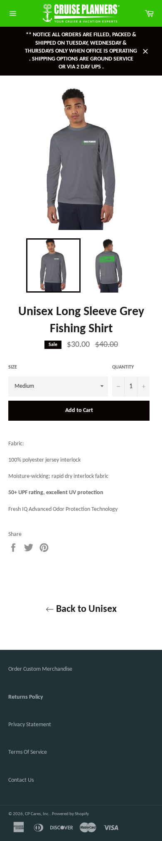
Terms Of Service (27, 752)
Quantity (123, 367)
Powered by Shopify (70, 814)
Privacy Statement (29, 725)
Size (12, 367)
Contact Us (21, 780)
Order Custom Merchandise (40, 669)
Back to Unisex (85, 609)
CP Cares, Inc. (37, 814)
